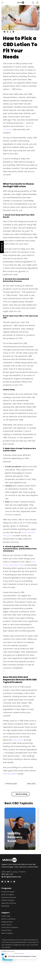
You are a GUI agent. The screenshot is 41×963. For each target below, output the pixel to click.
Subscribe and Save (8, 903)
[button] (2, 2)
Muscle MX (10, 951)
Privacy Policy (6, 930)
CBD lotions (18, 740)
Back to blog (21, 794)
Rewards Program (8, 892)
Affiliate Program (7, 900)
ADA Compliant (7, 933)
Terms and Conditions (9, 927)
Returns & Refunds (8, 919)
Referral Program (7, 895)
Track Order (5, 916)
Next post (31, 783)
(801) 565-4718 (7, 874)
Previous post (11, 783)
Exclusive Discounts (8, 897)
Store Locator (6, 925)
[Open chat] (34, 956)
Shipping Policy (7, 922)
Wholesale (5, 906)
